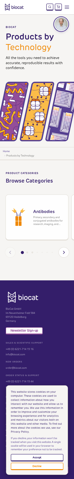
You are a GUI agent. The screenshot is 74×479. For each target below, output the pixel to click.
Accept (37, 457)
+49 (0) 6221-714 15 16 (20, 349)
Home (6, 151)
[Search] (50, 7)
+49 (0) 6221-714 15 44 (20, 381)
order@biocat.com (16, 367)
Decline (37, 466)
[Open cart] (58, 7)
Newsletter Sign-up (24, 330)
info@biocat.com (15, 354)
